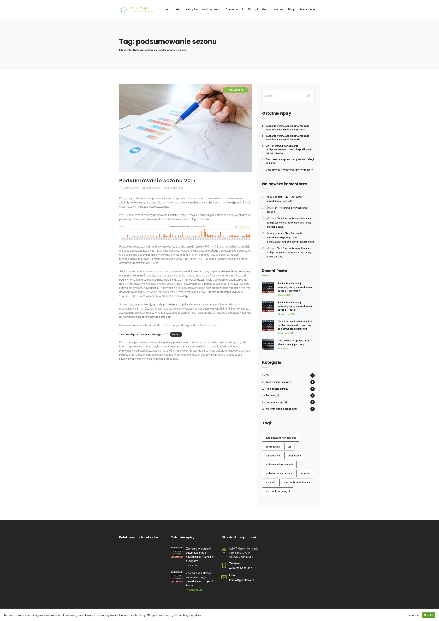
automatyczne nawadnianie (280, 437)
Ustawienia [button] (413, 615)
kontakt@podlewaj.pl (241, 580)
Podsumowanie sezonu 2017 (157, 180)
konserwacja (272, 455)
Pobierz (176, 334)
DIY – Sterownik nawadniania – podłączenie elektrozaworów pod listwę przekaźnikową (288, 149)
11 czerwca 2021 (286, 314)
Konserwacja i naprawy (279, 382)
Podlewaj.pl (236, 90)
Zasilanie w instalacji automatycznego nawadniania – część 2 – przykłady (287, 128)
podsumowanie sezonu (278, 473)
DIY (267, 375)
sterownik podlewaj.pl (277, 491)
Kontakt (278, 9)
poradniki (270, 482)
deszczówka (272, 446)
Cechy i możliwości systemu (203, 9)
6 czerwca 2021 (286, 333)
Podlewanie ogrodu (277, 402)
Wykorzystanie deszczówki (281, 408)
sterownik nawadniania (297, 482)
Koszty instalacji (258, 9)
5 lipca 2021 (284, 295)
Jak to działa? (172, 9)
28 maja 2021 (284, 348)
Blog (291, 9)
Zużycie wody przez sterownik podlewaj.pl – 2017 (143, 334)
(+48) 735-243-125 (240, 568)
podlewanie (294, 455)
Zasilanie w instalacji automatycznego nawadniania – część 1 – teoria (287, 138)
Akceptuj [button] (428, 615)
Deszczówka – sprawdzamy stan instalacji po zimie (290, 161)
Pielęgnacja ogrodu (277, 388)
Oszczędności (234, 9)
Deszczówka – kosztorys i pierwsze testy (289, 169)
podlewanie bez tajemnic (279, 464)
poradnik (305, 473)
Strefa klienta (307, 9)
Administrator (153, 187)
